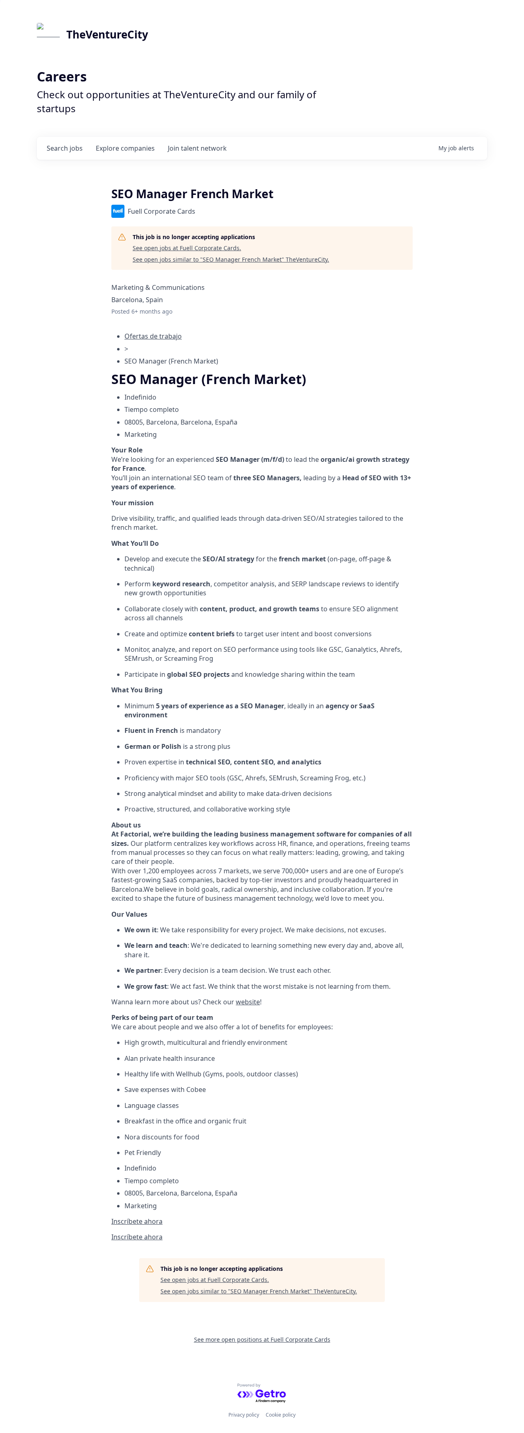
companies (125, 148)
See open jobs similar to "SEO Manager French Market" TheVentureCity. (231, 259)
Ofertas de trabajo (153, 336)
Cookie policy (281, 1414)
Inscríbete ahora (137, 1221)
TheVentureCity (107, 34)
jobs (65, 148)
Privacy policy (243, 1414)
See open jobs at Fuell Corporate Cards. (187, 248)
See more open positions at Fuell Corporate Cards (262, 1339)
